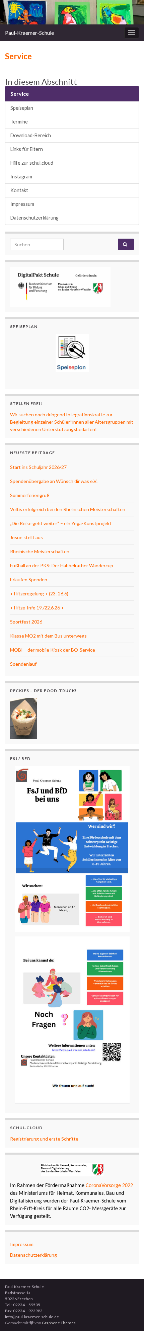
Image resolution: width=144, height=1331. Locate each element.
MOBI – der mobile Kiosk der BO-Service (52, 650)
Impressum (22, 204)
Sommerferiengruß (30, 495)
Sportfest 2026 (26, 622)
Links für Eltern (26, 149)
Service (19, 93)
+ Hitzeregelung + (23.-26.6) (39, 593)
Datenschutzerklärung (34, 218)
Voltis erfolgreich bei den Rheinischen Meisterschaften (67, 509)
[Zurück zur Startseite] (72, 12)
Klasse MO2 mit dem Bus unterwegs (48, 636)
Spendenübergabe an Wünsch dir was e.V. (53, 481)
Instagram (21, 176)
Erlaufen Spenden (28, 579)
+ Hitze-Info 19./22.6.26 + (37, 607)
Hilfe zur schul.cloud (31, 163)
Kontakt (19, 190)
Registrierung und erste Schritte (44, 1139)
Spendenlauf (23, 664)
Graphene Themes (59, 1322)
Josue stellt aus (26, 537)
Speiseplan (21, 108)
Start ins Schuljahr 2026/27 (38, 467)
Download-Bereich (30, 135)
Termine (19, 121)
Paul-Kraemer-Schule (29, 32)
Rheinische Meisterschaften (39, 551)
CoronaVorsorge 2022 (108, 1185)
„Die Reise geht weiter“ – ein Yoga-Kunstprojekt (61, 523)
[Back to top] (129, 1316)
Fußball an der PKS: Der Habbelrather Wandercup (61, 565)
